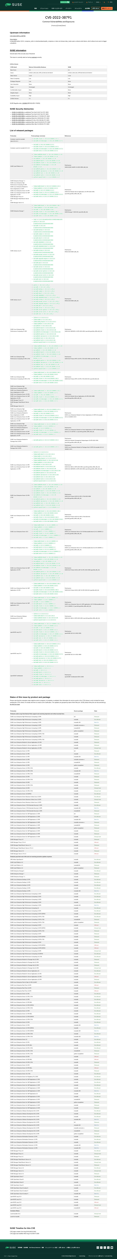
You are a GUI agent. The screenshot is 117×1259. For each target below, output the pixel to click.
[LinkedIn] (108, 1247)
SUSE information (18, 50)
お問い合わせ (95, 8)
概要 (43, 1247)
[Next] (64, 25)
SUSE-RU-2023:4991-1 (18, 120)
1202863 (24, 103)
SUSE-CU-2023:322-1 (18, 114)
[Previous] (54, 25)
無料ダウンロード (107, 8)
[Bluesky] (112, 1247)
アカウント (90, 2)
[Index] (60, 25)
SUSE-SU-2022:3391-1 (18, 122)
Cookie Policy (109, 1256)
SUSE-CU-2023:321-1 (18, 112)
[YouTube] (98, 1247)
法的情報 (25, 1247)
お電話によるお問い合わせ (73, 1247)
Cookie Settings (82, 1256)
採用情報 (20, 1247)
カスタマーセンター (78, 2)
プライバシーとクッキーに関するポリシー (96, 1256)
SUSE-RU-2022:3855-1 (18, 116)
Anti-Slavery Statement (35, 1247)
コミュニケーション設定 (51, 1247)
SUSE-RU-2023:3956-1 (18, 118)
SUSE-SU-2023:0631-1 (18, 124)
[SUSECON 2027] (65, 2)
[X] (105, 1247)
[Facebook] (101, 1247)
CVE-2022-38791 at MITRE (18, 36)
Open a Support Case (12, 1256)
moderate (34, 57)
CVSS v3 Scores (14, 64)
